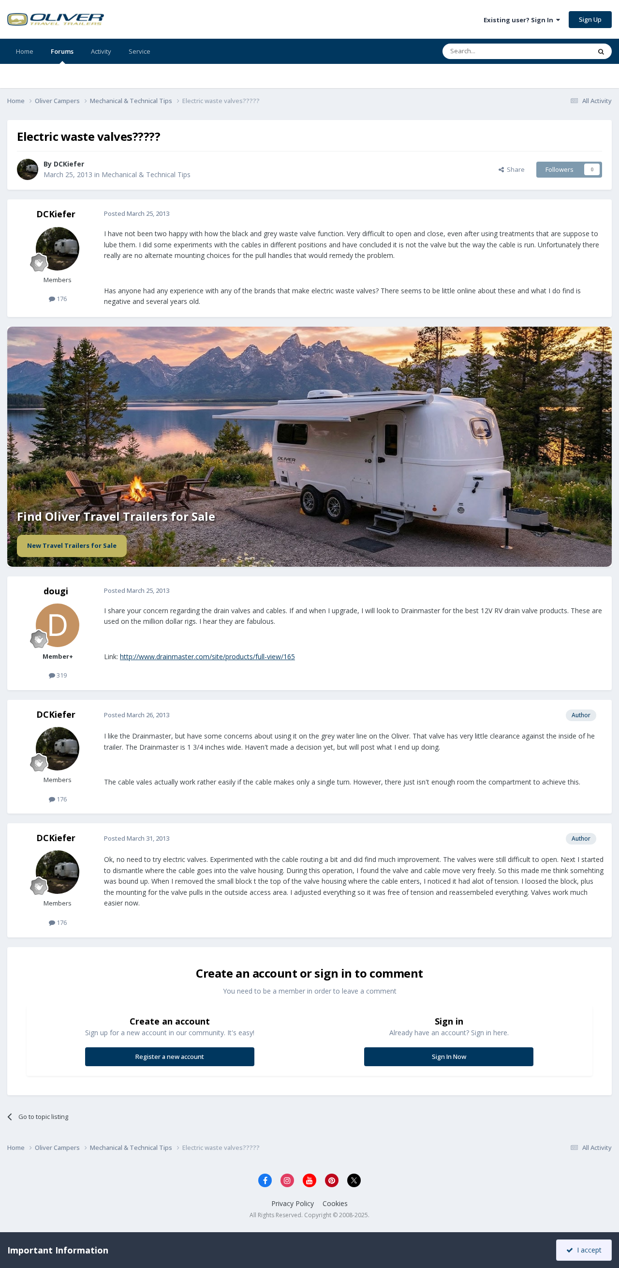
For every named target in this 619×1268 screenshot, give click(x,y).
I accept (587, 1249)
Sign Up (590, 19)
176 (61, 298)
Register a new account (169, 1056)
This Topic (563, 51)
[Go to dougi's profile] (57, 625)
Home (24, 51)
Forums (62, 51)
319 (61, 675)
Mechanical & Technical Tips (146, 174)
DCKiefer (69, 163)
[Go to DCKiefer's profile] (27, 169)
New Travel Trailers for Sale (72, 545)
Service (139, 51)
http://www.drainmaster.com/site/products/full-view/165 (207, 656)
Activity (101, 51)
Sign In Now (449, 1056)
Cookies (335, 1203)
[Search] (601, 51)
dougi (56, 591)
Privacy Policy (292, 1203)
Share (514, 169)
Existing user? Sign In (520, 19)
